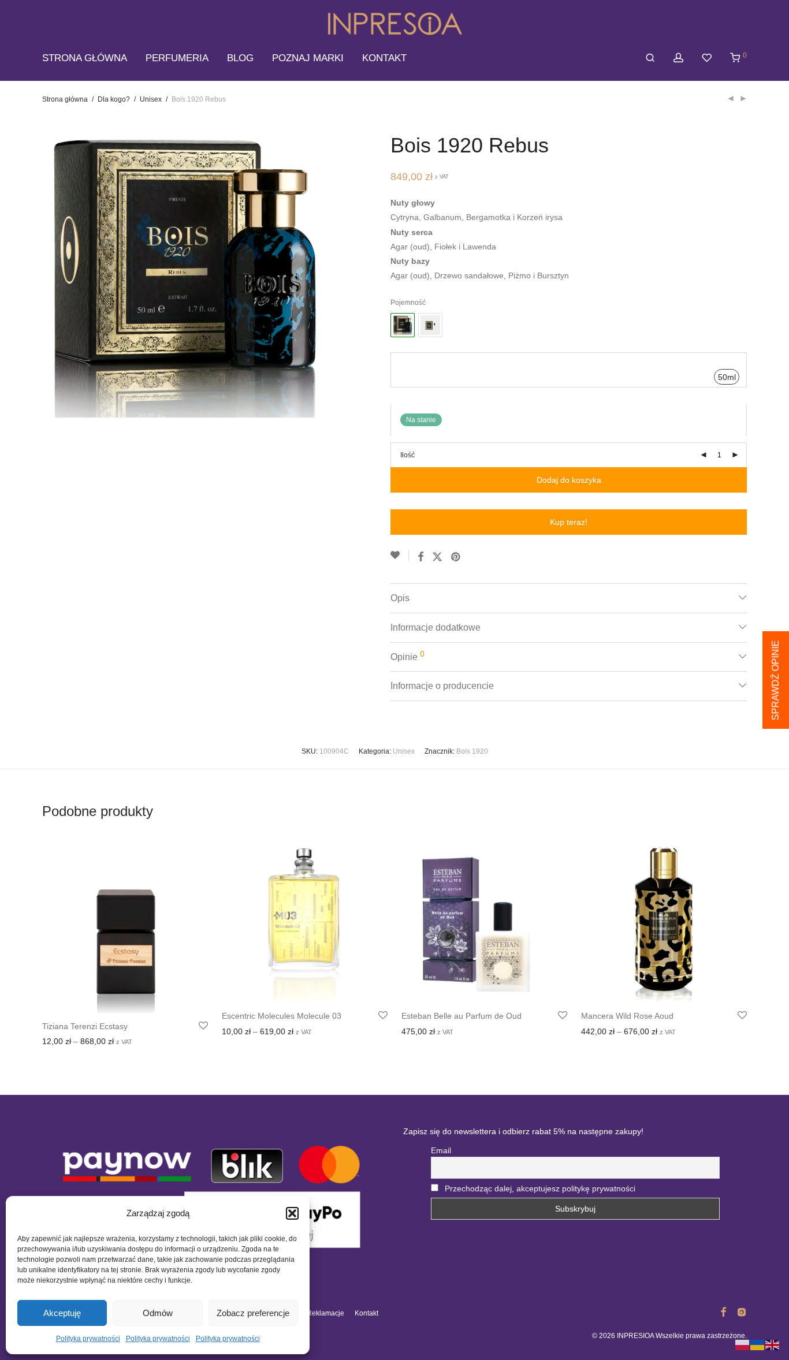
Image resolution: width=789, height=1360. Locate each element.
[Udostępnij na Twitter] (437, 557)
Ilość (407, 455)
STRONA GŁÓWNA (84, 58)
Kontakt (366, 1313)
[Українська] (757, 1344)
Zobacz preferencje (253, 1313)
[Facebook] (723, 1311)
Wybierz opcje (64, 1043)
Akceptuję (62, 1313)
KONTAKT (384, 58)
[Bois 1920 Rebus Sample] (430, 325)
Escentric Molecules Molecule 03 (281, 1015)
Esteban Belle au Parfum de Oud (461, 1015)
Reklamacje (325, 1313)
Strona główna (65, 99)
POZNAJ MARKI (308, 58)
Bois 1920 (472, 751)
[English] (772, 1344)
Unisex (151, 99)
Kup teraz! (568, 522)
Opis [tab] (400, 598)
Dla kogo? (114, 99)
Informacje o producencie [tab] (442, 686)
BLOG (240, 58)
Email (441, 1150)
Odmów (158, 1313)
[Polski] (742, 1344)
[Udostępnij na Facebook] (420, 557)
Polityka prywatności (88, 1339)
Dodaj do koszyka (569, 480)
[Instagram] (741, 1311)
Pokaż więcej (119, 1043)
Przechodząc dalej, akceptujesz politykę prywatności (540, 1188)
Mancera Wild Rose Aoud (627, 1015)
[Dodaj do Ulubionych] (399, 555)
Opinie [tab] (407, 655)
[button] (292, 1213)
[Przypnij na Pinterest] (456, 557)
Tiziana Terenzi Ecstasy (85, 1026)
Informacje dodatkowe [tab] (435, 627)
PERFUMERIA (177, 58)
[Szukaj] (650, 58)
